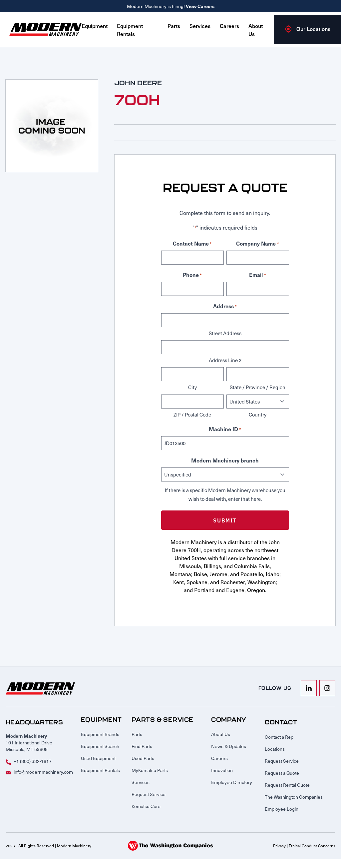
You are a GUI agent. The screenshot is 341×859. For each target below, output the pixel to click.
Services (199, 26)
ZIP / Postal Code (192, 414)
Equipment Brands (100, 734)
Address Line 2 (225, 360)
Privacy (279, 846)
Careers (229, 26)
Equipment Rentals (130, 30)
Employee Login (281, 808)
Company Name (257, 243)
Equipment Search (100, 746)
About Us (220, 734)
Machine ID (225, 428)
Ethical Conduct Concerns (312, 846)
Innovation (222, 770)
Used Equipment (98, 758)
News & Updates (228, 746)
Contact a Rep (279, 736)
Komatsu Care (146, 806)
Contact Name (192, 243)
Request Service (149, 794)
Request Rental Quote (287, 784)
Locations (275, 748)
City (192, 387)
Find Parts (142, 746)
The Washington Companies (294, 796)
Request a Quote (282, 772)
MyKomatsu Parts (150, 770)
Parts (174, 26)
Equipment (95, 26)
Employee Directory (231, 782)
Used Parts (143, 758)
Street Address (225, 333)
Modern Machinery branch (225, 460)
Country (257, 414)
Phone (192, 274)
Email (257, 274)
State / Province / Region (257, 387)
